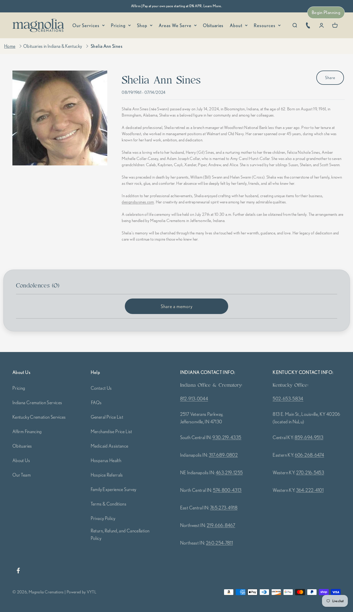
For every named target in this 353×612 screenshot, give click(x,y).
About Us (21, 460)
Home (9, 46)
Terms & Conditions (108, 503)
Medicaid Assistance (109, 445)
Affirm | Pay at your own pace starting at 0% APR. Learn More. (176, 6)
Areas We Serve (175, 25)
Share (330, 77)
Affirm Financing (27, 431)
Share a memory (177, 306)
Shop (142, 25)
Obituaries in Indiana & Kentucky (52, 46)
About (236, 25)
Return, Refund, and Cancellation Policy (120, 534)
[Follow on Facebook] (18, 570)
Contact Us (101, 388)
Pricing (118, 25)
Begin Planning (326, 12)
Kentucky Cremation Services (39, 416)
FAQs (96, 402)
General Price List (107, 416)
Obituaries (213, 25)
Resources (264, 25)
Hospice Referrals (107, 474)
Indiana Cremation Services (37, 402)
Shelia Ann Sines (106, 46)
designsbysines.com (138, 202)
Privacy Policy (103, 518)
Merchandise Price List (111, 431)
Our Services (85, 25)
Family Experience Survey (113, 489)
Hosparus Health (106, 460)
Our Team (21, 474)
